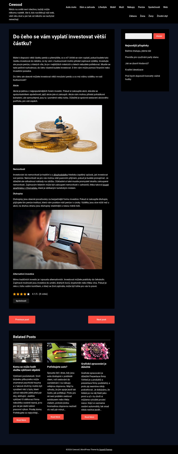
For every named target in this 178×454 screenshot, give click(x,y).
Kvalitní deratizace (134, 69)
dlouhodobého (60, 174)
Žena (142, 16)
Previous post (22, 319)
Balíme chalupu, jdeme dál (138, 51)
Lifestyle (102, 7)
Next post (101, 319)
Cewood (15, 5)
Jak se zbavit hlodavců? (137, 63)
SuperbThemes (105, 449)
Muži (121, 7)
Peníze (141, 7)
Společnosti (154, 7)
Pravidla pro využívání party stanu (142, 57)
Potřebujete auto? (57, 366)
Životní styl (162, 16)
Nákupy (131, 7)
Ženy (151, 16)
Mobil (113, 7)
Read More (21, 420)
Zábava (133, 16)
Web (165, 7)
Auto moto (71, 7)
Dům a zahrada (87, 7)
